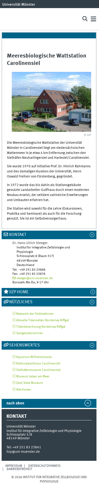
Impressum (13, 466)
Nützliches (20, 302)
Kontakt (17, 235)
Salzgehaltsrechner (29, 333)
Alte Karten (23, 389)
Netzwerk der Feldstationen (35, 313)
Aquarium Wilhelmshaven (34, 357)
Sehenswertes (24, 345)
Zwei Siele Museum (29, 383)
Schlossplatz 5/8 (19, 435)
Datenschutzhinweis (44, 466)
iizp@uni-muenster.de (23, 452)
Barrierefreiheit (19, 469)
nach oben (15, 403)
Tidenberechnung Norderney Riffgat (40, 326)
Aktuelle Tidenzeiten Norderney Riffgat (42, 320)
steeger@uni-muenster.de (35, 278)
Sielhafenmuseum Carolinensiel (38, 370)
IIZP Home (19, 292)
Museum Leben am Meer (33, 376)
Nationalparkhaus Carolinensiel (38, 363)
